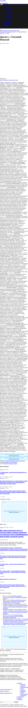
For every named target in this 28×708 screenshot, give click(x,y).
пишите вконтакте (4, 693)
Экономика (9, 20)
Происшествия (9, 11)
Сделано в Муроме (5, 689)
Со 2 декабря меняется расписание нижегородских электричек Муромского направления (13, 616)
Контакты (6, 25)
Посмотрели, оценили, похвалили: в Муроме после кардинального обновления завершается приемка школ (13, 557)
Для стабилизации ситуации (10, 463)
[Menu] (0, 29)
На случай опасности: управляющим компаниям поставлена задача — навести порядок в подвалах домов (13, 572)
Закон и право (9, 19)
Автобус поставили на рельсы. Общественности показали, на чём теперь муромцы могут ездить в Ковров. (14, 601)
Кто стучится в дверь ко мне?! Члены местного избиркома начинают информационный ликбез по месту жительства (13, 492)
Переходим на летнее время (10, 462)
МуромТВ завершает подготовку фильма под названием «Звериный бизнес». (15, 597)
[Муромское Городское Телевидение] (11, 4)
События (8, 10)
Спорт (7, 13)
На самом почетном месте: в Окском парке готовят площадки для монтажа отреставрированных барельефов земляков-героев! (13, 482)
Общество (8, 8)
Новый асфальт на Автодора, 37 (8, 579)
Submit (16, 702)
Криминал (8, 16)
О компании (7, 22)
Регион (7, 17)
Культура (8, 14)
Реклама (6, 23)
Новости (6, 7)
